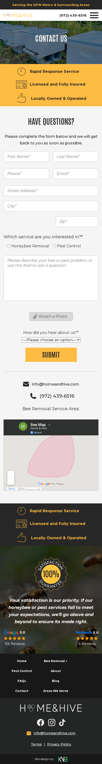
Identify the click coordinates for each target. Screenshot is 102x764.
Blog (55, 681)
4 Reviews (87, 644)
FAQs (22, 681)
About (56, 671)
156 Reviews (15, 644)
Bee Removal (54, 661)
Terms (36, 744)
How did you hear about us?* (51, 332)
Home (22, 661)
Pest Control (22, 671)
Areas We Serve (55, 691)
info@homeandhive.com (55, 384)
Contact (21, 691)
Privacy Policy (59, 744)
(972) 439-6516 (73, 15)
